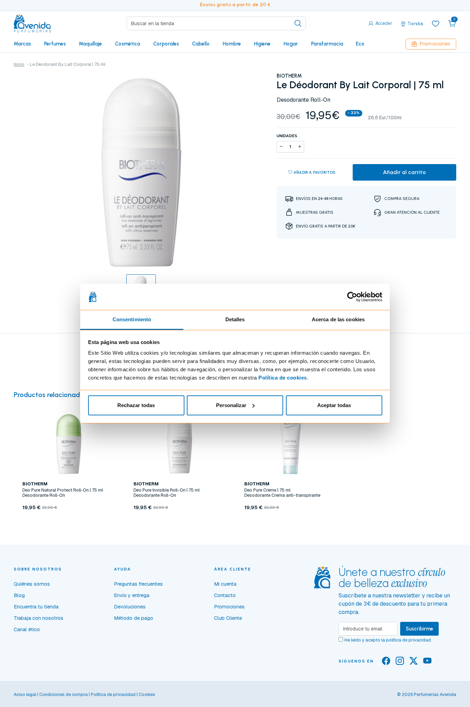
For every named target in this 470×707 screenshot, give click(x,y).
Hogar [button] (291, 44)
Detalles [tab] (235, 319)
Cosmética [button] (127, 44)
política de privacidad (408, 640)
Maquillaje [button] (90, 44)
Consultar (290, 524)
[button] (452, 23)
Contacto (225, 595)
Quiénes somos (32, 584)
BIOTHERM (289, 76)
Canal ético (27, 629)
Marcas (22, 44)
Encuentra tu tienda (36, 607)
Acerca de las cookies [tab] (338, 319)
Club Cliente (228, 618)
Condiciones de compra (63, 694)
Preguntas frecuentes (138, 584)
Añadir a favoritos (314, 172)
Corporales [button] (166, 44)
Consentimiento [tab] (132, 319)
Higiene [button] (262, 44)
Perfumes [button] (55, 44)
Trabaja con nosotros (38, 618)
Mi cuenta (225, 584)
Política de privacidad (113, 694)
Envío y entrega (131, 595)
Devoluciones (130, 607)
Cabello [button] (201, 44)
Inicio (19, 64)
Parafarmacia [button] (327, 44)
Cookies (147, 694)
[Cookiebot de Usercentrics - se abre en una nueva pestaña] (352, 297)
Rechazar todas (136, 405)
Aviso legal (25, 694)
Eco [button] (360, 44)
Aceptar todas (334, 405)
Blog (19, 595)
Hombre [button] (232, 44)
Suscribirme (419, 629)
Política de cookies (282, 378)
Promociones (435, 44)
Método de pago (133, 618)
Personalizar (231, 405)
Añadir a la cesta (68, 524)
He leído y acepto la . (388, 640)
